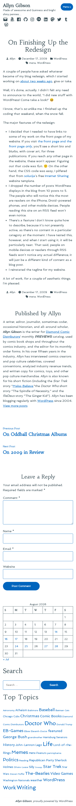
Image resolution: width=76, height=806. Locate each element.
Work (9, 787)
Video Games (61, 773)
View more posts (15, 406)
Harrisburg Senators (55, 737)
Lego (38, 745)
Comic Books (51, 716)
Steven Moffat (17, 774)
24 (16, 646)
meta (32, 62)
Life (48, 744)
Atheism (21, 710)
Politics (10, 759)
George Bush (15, 737)
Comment (11, 498)
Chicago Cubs (11, 716)
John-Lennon (25, 745)
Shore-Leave (21, 767)
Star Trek (52, 766)
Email (8, 549)
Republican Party (41, 760)
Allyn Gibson (16, 5)
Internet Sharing (57, 176)
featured (55, 731)
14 (56, 631)
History (9, 745)
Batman (60, 710)
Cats (67, 710)
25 (26, 646)
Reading (23, 760)
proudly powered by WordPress (52, 801)
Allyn (12, 58)
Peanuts (41, 752)
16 (6, 639)
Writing (26, 787)
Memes (19, 752)
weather (36, 780)
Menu (68, 7)
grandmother (35, 737)
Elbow (27, 731)
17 (16, 639)
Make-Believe (23, 386)
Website (9, 566)
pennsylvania (54, 753)
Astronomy (9, 710)
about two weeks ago (36, 81)
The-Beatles (37, 773)
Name (8, 531)
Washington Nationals (16, 780)
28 (56, 646)
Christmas (29, 716)
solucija (29, 176)
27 (46, 646)
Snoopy (38, 767)
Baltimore (33, 710)
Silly (31, 767)
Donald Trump (64, 724)
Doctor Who (40, 723)
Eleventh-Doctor (39, 731)
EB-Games (13, 730)
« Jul (6, 659)
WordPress (60, 58)
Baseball (47, 709)
